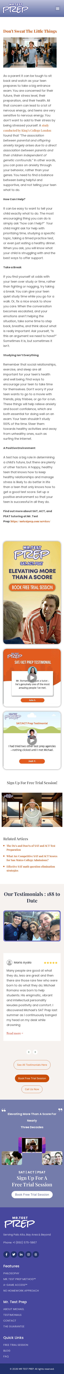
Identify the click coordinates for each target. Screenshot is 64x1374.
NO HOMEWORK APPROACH (21, 1291)
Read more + (15, 1033)
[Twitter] (14, 1254)
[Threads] (35, 1254)
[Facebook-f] (6, 1254)
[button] (57, 8)
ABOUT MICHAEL (13, 1309)
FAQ (6, 1356)
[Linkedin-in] (21, 1254)
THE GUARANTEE (13, 1326)
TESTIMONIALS (12, 1315)
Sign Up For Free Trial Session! (32, 782)
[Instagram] (28, 1254)
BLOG (6, 1351)
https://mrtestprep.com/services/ (31, 521)
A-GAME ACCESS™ (15, 1285)
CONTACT (9, 1321)
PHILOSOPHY (11, 1273)
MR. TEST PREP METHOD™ (19, 1279)
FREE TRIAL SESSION (15, 1345)
